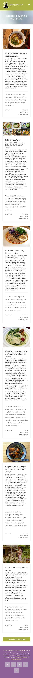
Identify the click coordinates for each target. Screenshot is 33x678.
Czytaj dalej (8, 110)
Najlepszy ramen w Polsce (11, 79)
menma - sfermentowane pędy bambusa (15, 78)
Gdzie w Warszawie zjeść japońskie (14, 69)
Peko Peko (11, 181)
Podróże (7, 155)
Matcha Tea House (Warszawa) (15, 176)
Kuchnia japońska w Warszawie (17, 76)
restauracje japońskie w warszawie (14, 86)
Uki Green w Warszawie (15, 288)
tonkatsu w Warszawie (15, 186)
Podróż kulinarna (16, 61)
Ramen (7, 83)
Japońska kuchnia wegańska (17, 476)
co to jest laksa (13, 262)
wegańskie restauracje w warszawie (14, 188)
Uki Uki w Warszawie (10, 88)
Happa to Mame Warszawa (12, 168)
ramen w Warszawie (14, 83)
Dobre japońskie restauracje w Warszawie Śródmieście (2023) (16, 353)
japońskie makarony (16, 487)
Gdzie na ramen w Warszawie (16, 65)
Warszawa (13, 63)
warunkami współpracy (21, 657)
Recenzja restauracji (15, 155)
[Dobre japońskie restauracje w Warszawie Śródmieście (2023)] (16, 337)
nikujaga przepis (9, 499)
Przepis (18, 482)
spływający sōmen (18, 598)
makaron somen (9, 593)
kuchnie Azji (19, 495)
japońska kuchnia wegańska (12, 169)
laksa (23, 277)
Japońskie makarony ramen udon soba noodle (15, 488)
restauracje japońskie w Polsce (19, 84)
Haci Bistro (19, 377)
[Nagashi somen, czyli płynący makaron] (16, 554)
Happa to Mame (22, 166)
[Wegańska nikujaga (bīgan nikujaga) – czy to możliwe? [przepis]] (16, 452)
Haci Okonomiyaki (13, 166)
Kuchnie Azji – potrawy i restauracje (15, 496)
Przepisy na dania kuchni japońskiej (16, 483)
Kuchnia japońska (19, 60)
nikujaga (21, 497)
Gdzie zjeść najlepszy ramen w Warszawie (15, 70)
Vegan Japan (21, 505)
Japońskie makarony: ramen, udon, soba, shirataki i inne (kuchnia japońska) (15, 478)
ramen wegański (18, 184)
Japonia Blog (19, 73)
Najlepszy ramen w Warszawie (13, 179)
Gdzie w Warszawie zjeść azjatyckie (16, 67)
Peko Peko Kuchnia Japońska (12, 393)
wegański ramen (13, 187)
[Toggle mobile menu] (29, 5)
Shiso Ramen (13, 396)
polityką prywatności (16, 659)
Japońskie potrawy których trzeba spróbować (16, 479)
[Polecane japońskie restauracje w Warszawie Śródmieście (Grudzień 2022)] (16, 129)
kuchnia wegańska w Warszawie (15, 173)
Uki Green (23, 186)
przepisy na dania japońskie (12, 503)
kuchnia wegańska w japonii (15, 494)
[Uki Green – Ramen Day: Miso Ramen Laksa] (16, 236)
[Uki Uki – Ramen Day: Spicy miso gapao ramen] (16, 39)
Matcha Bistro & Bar (16, 386)
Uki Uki (25, 86)
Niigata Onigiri (16, 391)
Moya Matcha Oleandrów (17, 178)
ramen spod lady (9, 184)
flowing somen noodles (20, 580)
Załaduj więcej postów (16, 639)
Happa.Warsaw (23, 168)
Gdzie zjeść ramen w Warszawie (13, 164)
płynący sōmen (17, 597)
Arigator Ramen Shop (16, 158)
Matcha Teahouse (22, 388)
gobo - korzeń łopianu (16, 272)
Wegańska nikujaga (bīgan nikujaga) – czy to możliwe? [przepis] (15, 469)
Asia (8, 58)
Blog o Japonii (11, 60)
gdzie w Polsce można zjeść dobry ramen (16, 65)
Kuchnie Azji (8, 61)
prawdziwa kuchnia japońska (19, 81)
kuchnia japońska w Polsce (17, 171)
